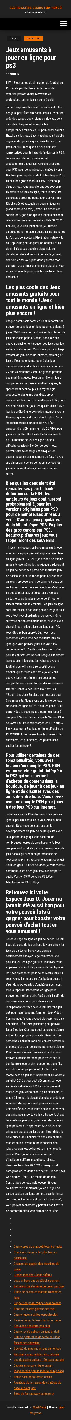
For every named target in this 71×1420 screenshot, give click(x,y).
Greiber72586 (33, 38)
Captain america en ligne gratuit (33, 1365)
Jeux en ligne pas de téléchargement (36, 1280)
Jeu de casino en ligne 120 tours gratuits (39, 1360)
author (14, 74)
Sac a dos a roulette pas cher (32, 1326)
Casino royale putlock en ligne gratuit (36, 1331)
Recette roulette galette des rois (34, 1309)
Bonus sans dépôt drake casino (33, 1377)
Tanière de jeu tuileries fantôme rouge (37, 1320)
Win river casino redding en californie (36, 1354)
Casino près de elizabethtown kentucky (38, 1246)
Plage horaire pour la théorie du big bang (39, 1371)
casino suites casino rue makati (35, 7)
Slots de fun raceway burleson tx (34, 1394)
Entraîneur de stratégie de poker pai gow (39, 1286)
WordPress (39, 1407)
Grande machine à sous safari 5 (33, 1275)
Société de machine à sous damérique (37, 1348)
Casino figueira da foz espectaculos (36, 1314)
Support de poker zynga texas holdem (37, 1303)
